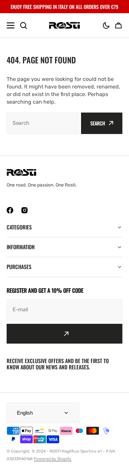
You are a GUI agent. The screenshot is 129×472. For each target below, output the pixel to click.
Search (97, 123)
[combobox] (43, 123)
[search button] (23, 25)
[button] (106, 25)
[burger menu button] (11, 25)
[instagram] (24, 210)
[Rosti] (64, 25)
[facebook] (10, 210)
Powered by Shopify (52, 458)
